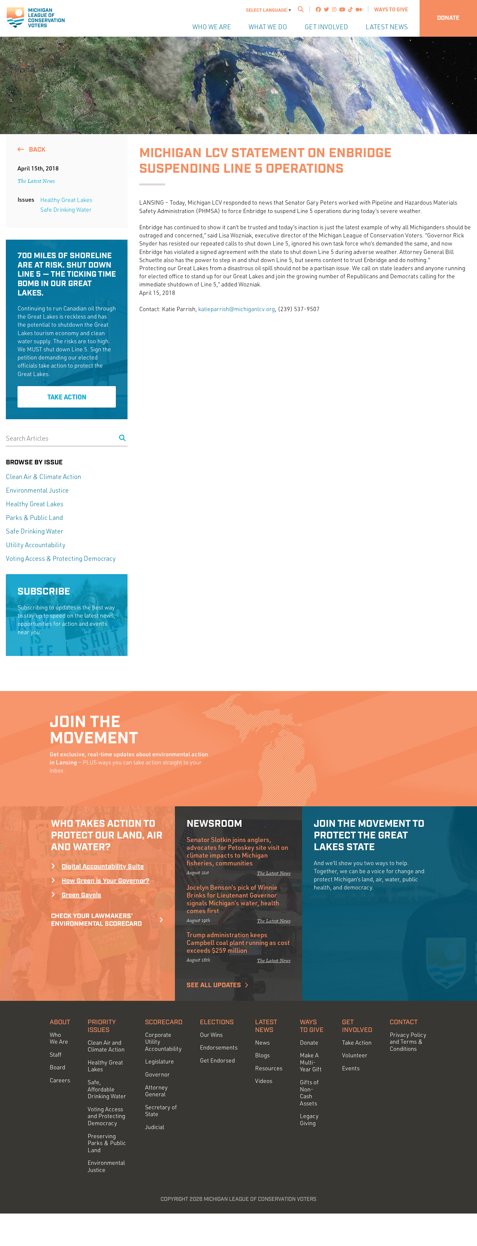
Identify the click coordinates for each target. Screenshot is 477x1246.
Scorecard (163, 1022)
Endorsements (219, 1047)
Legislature (159, 1061)
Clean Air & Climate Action (43, 476)
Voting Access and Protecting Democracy (106, 1116)
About (60, 1022)
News (262, 1042)
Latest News (387, 27)
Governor (157, 1074)
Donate (448, 18)
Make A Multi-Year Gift (311, 1062)
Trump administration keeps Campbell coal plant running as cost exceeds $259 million (238, 942)
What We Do (268, 27)
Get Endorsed (217, 1060)
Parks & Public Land (34, 517)
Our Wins (211, 1034)
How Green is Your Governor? (105, 881)
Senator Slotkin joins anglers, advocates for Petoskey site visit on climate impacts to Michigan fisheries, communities (237, 851)
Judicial (154, 1127)
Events (351, 1068)
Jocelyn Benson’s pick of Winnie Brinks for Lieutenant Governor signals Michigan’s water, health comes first (233, 899)
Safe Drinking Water (66, 209)
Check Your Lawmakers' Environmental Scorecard (96, 920)
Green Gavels (81, 895)
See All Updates (214, 985)
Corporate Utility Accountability (163, 1041)
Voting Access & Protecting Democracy (61, 558)
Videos (263, 1080)
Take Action (66, 397)
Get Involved (326, 27)
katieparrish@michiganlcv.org (236, 308)
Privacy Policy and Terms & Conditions (408, 1041)
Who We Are (211, 27)
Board (57, 1067)
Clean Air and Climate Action (106, 1046)
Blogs (262, 1055)
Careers (60, 1080)
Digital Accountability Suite (103, 867)
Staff (55, 1054)
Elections (217, 1022)
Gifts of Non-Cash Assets (309, 1093)
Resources (268, 1068)
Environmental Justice (37, 490)
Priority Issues (102, 1026)
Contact (404, 1022)
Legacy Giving (309, 1119)
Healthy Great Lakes (66, 199)
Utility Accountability (36, 545)
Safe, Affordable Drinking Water (107, 1089)
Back (36, 149)
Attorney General (156, 1091)
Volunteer (354, 1055)
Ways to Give (391, 9)
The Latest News (36, 181)
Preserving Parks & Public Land (107, 1143)
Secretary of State (161, 1111)
